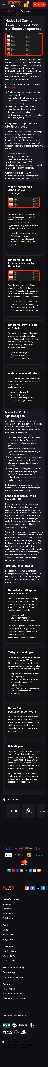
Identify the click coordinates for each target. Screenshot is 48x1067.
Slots (5, 930)
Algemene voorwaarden (14, 998)
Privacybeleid (9, 989)
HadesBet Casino (11, 11)
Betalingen (8, 918)
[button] (26, 4)
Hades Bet (12, 87)
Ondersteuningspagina (13, 977)
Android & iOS (9, 913)
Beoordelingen (9, 972)
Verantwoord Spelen (12, 993)
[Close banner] (1, 1042)
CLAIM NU (4, 1050)
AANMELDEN (39, 4)
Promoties (8, 908)
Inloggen (7, 904)
